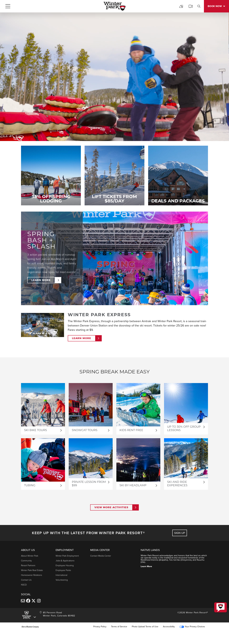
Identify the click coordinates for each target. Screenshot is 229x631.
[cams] (191, 6)
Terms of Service (119, 627)
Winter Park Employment (67, 555)
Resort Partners (28, 565)
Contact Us (26, 580)
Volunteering (62, 580)
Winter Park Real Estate (32, 570)
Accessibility (169, 627)
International (61, 575)
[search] (199, 6)
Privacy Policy (99, 627)
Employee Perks (63, 570)
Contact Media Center (100, 555)
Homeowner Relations (31, 575)
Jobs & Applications (65, 560)
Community (26, 560)
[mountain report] (181, 6)
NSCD (24, 584)
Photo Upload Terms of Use (145, 627)
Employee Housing (65, 565)
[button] (220, 607)
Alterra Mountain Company (30, 627)
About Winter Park (29, 555)
